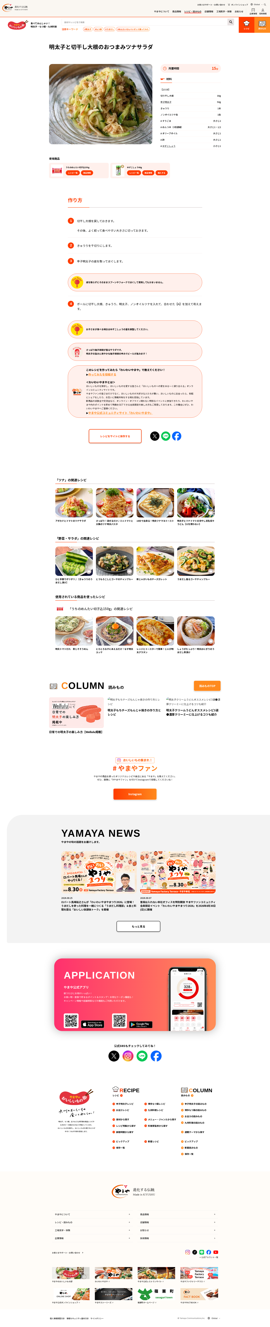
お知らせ (239, 11)
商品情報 (176, 11)
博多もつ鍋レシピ (156, 1103)
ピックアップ (122, 1141)
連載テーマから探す (194, 1132)
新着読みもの (191, 1147)
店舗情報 (209, 11)
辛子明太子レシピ (125, 1103)
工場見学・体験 (224, 11)
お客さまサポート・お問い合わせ (211, 5)
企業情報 (253, 13)
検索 (231, 22)
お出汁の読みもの (193, 1116)
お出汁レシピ (122, 1110)
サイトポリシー (96, 1318)
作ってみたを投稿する (102, 374)
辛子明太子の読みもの (196, 1103)
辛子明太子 (165, 101)
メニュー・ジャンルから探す (162, 1119)
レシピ (115, 1095)
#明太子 (87, 29)
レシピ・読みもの (193, 11)
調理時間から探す (125, 1132)
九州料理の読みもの (194, 1122)
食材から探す (122, 1119)
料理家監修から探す (158, 1125)
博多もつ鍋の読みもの (195, 1110)
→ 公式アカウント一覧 (208, 1257)
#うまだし (109, 29)
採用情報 (263, 13)
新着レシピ (153, 1141)
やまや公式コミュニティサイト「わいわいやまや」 (120, 413)
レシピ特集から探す (126, 1125)
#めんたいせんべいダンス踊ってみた (133, 29)
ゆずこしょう (168, 146)
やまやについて (161, 11)
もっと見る (138, 926)
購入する (161, 172)
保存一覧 (120, 1147)
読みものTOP (207, 686)
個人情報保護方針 (57, 1318)
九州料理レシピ (155, 1110)
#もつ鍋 (98, 29)
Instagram (135, 794)
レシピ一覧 (73, 172)
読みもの (185, 1095)
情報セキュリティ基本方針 (78, 1318)
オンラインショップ (239, 5)
